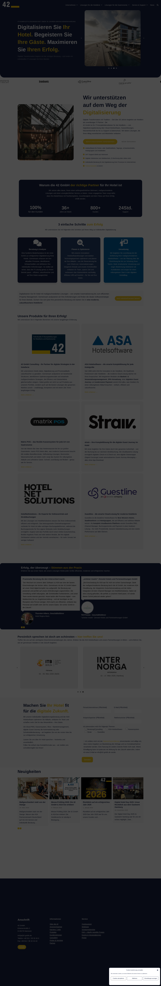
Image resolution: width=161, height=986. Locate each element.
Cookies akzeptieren (118, 978)
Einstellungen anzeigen (150, 978)
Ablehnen (134, 978)
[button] (157, 970)
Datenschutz (132, 982)
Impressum (138, 982)
